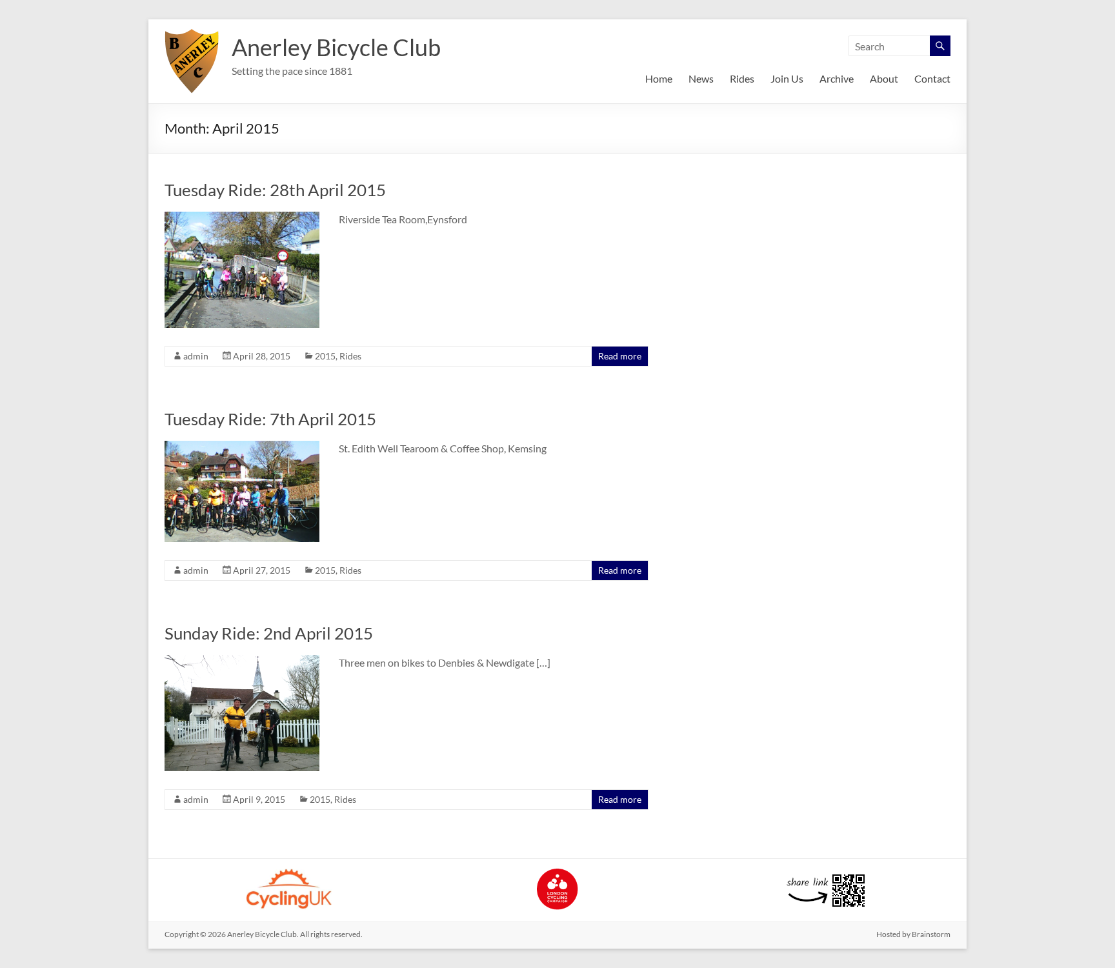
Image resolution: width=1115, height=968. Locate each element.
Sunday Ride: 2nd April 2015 (269, 633)
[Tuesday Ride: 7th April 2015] (242, 447)
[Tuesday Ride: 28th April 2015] (242, 218)
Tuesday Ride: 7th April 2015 (270, 418)
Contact (932, 78)
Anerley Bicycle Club (336, 47)
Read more (619, 355)
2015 (325, 355)
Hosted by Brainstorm (913, 934)
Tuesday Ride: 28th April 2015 (275, 189)
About (884, 78)
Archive (836, 78)
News (701, 78)
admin (195, 355)
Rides (742, 78)
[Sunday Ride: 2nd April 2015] (242, 661)
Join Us (786, 78)
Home (658, 78)
